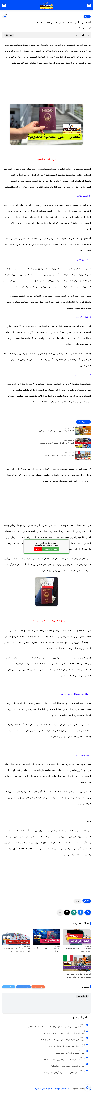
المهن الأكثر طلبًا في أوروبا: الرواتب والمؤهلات (56, 443)
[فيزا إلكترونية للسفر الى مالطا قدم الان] (83, 455)
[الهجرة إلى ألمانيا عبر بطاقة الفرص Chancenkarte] (77, 937)
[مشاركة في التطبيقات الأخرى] (60, 912)
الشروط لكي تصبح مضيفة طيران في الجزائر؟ (68, 1066)
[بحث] (4, 5)
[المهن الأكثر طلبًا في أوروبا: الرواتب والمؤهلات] (83, 443)
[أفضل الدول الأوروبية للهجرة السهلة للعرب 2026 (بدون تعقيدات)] (16, 937)
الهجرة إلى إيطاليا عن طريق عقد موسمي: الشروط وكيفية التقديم (79, 975)
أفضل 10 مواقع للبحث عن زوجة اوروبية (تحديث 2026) (64, 1059)
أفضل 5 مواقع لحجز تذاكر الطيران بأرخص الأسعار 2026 (64, 1073)
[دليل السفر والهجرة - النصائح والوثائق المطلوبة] (47, 5)
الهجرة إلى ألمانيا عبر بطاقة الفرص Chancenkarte (78, 949)
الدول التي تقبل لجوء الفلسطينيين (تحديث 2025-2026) (64, 1033)
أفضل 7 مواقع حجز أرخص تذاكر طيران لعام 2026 (66, 1046)
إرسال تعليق (82, 996)
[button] (80, 912)
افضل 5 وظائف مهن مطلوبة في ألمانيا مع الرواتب (55, 431)
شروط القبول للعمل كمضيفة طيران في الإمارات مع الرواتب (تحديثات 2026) (56, 1027)
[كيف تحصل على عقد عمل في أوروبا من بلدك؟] (47, 937)
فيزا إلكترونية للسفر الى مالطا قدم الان (59, 455)
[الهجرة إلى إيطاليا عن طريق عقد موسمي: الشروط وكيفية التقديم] (77, 963)
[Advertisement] (46, 87)
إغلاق (38, 549)
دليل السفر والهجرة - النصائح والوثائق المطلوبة (52, 1088)
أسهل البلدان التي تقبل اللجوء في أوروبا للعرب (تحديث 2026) (62, 1040)
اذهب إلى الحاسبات (51, 549)
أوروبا (87, 16)
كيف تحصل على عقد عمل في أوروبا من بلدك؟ (47, 949)
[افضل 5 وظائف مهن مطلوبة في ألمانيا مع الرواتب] (83, 430)
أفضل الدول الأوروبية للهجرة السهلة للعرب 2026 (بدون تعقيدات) (17, 949)
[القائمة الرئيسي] (89, 5)
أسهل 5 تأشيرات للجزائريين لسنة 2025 (70, 1053)
